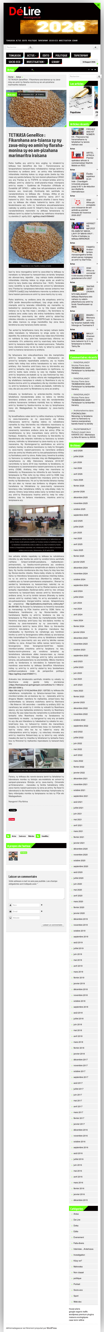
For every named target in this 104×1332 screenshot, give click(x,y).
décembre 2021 (81, 778)
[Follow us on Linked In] (96, 40)
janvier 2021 (79, 842)
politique (32, 40)
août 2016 (78, 1153)
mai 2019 (78, 959)
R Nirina (41, 94)
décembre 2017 (81, 1059)
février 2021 (79, 837)
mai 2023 (78, 678)
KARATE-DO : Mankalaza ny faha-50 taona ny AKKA (83, 436)
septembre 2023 (81, 655)
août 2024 (78, 591)
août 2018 (78, 1012)
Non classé (79, 1272)
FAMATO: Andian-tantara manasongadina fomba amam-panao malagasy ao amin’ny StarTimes (83, 253)
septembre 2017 (81, 1077)
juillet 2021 (78, 807)
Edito (24, 40)
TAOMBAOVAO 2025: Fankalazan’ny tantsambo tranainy (83, 370)
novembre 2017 (81, 1065)
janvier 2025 (79, 561)
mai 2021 (78, 819)
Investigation (65, 40)
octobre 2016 (79, 1141)
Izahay (75, 40)
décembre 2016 (81, 1129)
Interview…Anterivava (83, 1248)
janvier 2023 (79, 702)
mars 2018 (78, 1041)
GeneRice (45, 836)
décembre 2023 (81, 637)
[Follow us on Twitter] (89, 40)
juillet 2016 (78, 1159)
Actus (18, 40)
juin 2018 (78, 1024)
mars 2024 (78, 620)
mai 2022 (78, 749)
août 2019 (78, 942)
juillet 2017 (78, 1088)
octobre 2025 (79, 509)
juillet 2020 (78, 878)
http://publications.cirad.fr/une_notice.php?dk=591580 (36, 605)
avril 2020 (78, 895)
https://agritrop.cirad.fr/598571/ (22, 673)
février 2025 (79, 555)
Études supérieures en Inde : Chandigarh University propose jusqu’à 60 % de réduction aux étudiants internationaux (83, 182)
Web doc (11, 94)
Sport (76, 1295)
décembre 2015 (81, 1200)
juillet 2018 (78, 1018)
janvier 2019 (79, 983)
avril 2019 (78, 965)
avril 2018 (78, 1036)
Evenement (79, 1237)
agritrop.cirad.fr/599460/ (43, 216)
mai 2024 (78, 608)
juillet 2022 (78, 737)
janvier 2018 (79, 1053)
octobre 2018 (79, 1000)
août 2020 (78, 872)
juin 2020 (78, 883)
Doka (76, 1225)
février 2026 (79, 485)
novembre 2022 (81, 714)
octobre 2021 (79, 790)
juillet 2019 (78, 948)
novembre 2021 (81, 784)
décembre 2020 (81, 848)
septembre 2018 (81, 1006)
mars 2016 (78, 1182)
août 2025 (78, 520)
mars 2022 (78, 760)
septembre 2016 (81, 1147)
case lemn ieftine (76, 1320)
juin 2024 (78, 602)
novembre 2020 (81, 854)
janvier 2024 (79, 632)
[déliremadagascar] (25, 12)
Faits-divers (79, 1243)
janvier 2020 (79, 913)
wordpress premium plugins (81, 1314)
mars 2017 (78, 1112)
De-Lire (77, 1219)
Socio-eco (53, 40)
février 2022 (79, 766)
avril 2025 (78, 544)
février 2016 (79, 1188)
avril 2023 (78, 684)
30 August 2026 (89, 61)
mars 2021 (78, 831)
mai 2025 (78, 538)
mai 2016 (78, 1170)
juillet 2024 (78, 596)
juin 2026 (78, 462)
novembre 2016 (81, 1135)
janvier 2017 (79, 1123)
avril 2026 (78, 473)
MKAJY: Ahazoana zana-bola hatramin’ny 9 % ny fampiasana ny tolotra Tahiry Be (83, 340)
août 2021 (78, 801)
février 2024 (79, 626)
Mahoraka (78, 1266)
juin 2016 (78, 1164)
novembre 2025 (81, 503)
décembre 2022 (81, 708)
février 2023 (79, 696)
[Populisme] (80, 96)
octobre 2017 (79, 1071)
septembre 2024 (81, 585)
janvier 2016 (79, 1194)
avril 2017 (78, 1106)
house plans (74, 1308)
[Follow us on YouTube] (92, 40)
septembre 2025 (81, 514)
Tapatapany (43, 40)
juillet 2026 (78, 456)
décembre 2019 (81, 918)
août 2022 (78, 731)
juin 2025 (78, 532)
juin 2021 (78, 813)
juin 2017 (78, 1094)
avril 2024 (78, 614)
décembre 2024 (81, 567)
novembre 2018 (81, 995)
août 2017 (78, 1082)
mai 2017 (78, 1100)
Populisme (75, 112)
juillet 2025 (78, 526)
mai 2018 (78, 1030)
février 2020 (79, 907)
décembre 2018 (81, 989)
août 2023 (78, 661)
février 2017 (79, 1118)
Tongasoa (10, 40)
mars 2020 (78, 901)
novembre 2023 (81, 643)
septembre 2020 (81, 866)
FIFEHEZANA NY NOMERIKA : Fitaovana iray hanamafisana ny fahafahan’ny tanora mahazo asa (83, 137)
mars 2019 (78, 971)
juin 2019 (78, 954)
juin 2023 (78, 673)
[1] (23, 291)
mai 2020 (78, 889)
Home (10, 76)
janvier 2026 (79, 491)
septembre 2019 (81, 936)
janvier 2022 (79, 772)
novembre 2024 (81, 573)
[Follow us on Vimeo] (85, 40)
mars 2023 (78, 690)
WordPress (52, 1328)
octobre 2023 (79, 649)
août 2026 (78, 450)
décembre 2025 (81, 497)
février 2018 (79, 1047)
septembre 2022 (81, 725)
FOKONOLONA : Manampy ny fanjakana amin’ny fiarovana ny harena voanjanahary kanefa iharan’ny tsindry (82, 418)
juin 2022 (78, 743)
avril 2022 (78, 755)
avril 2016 (78, 1176)
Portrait (77, 1284)
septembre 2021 (81, 796)
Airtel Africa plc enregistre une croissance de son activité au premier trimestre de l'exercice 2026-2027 (83, 207)
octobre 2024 (79, 579)
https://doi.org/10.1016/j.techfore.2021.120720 (29, 690)
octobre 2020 (79, 860)
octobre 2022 (79, 719)
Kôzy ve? (78, 1260)
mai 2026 (78, 468)
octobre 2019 (79, 930)
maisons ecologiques (78, 1317)
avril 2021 (78, 825)
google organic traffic (78, 1311)
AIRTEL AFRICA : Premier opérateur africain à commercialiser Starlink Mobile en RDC (83, 159)
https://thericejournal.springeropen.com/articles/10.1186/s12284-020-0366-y (36, 686)
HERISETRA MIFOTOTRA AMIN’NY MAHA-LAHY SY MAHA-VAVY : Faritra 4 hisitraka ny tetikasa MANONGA (83, 231)
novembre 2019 (81, 924)
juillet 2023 (78, 667)
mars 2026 (78, 479)
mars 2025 (78, 550)
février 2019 (79, 977)
